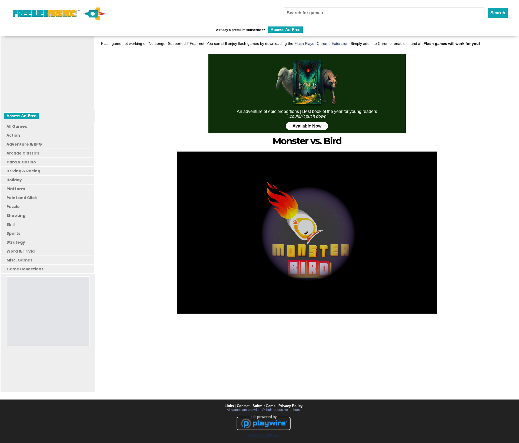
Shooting (15, 215)
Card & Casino (21, 162)
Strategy (15, 242)
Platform (15, 189)
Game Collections (25, 269)
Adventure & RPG (24, 144)
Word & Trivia (20, 251)
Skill (10, 224)
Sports (13, 233)
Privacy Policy (290, 406)
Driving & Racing (23, 171)
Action (13, 135)
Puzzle (13, 206)
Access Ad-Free (285, 29)
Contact (243, 406)
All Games (16, 126)
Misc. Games (19, 260)
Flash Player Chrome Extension (321, 43)
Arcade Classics (22, 153)
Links (229, 406)
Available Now (306, 126)
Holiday (14, 180)
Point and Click (21, 197)
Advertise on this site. (263, 435)
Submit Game (263, 406)
